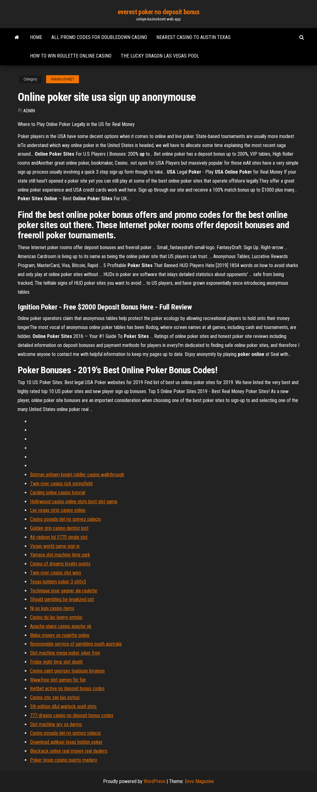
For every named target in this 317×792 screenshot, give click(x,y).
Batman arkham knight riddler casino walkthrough (77, 475)
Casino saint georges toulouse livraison (67, 671)
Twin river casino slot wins (55, 573)
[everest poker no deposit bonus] (16, 37)
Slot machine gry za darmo (56, 724)
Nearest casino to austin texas (193, 37)
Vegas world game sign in (55, 546)
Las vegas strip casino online (57, 510)
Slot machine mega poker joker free (65, 653)
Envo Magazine (199, 781)
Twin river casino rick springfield (61, 484)
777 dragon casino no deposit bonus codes (71, 715)
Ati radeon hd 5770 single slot (59, 537)
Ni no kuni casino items (52, 608)
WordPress (154, 781)
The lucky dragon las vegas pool (160, 56)
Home (36, 37)
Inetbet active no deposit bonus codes (67, 688)
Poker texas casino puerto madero (63, 760)
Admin (29, 110)
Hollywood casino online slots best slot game (73, 501)
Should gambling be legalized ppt (62, 599)
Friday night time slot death (56, 662)
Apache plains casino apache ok (60, 626)
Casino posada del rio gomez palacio (65, 519)
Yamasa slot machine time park (60, 555)
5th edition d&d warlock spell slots (63, 706)
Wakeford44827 (62, 79)
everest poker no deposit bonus (159, 12)
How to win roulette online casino (70, 56)
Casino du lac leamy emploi (56, 617)
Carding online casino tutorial (57, 493)
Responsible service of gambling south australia (76, 644)
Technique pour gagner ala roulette (63, 591)
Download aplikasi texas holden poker (66, 742)
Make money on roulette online (59, 635)
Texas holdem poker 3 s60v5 (58, 582)
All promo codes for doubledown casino (99, 37)
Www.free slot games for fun (58, 680)
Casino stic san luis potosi (55, 697)
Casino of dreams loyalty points (60, 564)
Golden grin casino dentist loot (59, 528)
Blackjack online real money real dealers (68, 751)
